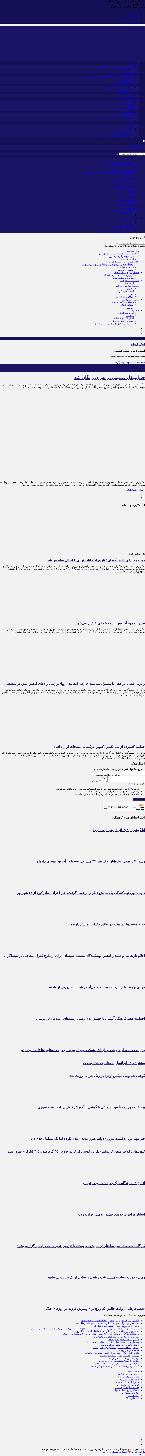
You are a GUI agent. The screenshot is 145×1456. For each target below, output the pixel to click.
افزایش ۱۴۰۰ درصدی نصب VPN (123, 1339)
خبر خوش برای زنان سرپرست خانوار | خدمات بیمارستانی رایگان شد (107, 1323)
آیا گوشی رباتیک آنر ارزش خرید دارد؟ (119, 830)
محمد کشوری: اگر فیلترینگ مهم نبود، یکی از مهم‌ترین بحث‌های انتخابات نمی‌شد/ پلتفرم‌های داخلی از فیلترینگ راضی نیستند (82, 1328)
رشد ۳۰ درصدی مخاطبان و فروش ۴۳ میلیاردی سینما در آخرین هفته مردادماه (91, 861)
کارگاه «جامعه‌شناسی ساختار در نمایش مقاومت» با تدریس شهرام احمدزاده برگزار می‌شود (81, 1246)
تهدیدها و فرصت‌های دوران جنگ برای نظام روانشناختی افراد (111, 1342)
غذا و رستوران (127, 79)
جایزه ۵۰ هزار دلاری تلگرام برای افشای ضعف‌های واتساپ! (112, 1353)
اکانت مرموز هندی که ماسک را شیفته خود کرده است (114, 1366)
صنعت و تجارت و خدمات (127, 98)
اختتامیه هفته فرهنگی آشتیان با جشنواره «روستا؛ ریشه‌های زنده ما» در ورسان (90, 1018)
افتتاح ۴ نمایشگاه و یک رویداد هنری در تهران (114, 1183)
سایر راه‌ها (134, 122)
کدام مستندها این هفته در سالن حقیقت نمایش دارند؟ (108, 924)
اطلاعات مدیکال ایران (129, 1393)
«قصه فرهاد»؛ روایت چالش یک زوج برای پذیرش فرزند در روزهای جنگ (95, 1308)
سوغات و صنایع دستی (123, 90)
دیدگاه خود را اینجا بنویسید (108, 775)
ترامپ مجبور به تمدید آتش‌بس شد (123, 1358)
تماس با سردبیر (132, 19)
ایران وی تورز (133, 63)
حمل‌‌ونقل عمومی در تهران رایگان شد (109, 377)
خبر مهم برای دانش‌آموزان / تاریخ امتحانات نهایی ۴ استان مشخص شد (96, 560)
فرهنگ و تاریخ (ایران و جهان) (126, 85)
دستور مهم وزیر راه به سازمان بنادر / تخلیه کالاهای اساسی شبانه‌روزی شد (105, 1331)
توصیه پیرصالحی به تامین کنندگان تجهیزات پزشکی (116, 1347)
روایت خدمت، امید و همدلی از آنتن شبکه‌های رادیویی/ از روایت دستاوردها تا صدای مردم (83, 1050)
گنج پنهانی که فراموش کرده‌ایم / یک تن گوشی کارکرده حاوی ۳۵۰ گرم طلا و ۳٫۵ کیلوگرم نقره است (76, 1151)
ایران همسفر (133, 1395)
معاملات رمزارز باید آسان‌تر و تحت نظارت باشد (117, 1363)
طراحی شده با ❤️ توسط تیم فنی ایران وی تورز (123, 1452)
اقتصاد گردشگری (125, 104)
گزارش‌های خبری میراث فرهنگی (118, 87)
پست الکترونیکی (99, 780)
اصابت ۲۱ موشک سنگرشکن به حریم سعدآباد (118, 1361)
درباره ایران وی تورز (129, 17)
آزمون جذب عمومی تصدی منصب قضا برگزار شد (116, 1326)
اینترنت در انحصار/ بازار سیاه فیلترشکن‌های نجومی (115, 1337)
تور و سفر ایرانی (126, 125)
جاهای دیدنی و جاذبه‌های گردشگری (123, 74)
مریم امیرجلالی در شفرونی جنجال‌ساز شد (119, 1355)
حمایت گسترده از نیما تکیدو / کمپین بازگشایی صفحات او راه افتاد (99, 746)
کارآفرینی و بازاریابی (124, 109)
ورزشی (130, 120)
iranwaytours (133, 14)
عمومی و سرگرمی (130, 112)
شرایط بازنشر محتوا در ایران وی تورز (116, 66)
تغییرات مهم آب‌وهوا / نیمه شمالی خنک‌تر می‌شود (110, 623)
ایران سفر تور (127, 71)
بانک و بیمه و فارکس (129, 93)
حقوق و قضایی (127, 117)
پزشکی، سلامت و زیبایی (122, 114)
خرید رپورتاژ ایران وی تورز (121, 69)
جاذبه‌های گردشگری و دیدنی (126, 1387)
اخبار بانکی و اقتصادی (123, 131)
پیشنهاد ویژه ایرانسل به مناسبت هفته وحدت (114, 1063)
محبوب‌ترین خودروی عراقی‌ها (125, 1350)
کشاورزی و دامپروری (123, 82)
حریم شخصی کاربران (129, 22)
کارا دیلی (129, 128)
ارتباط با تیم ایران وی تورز (127, 1376)
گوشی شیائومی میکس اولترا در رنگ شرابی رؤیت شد (107, 1076)
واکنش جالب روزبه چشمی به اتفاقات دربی (119, 1345)
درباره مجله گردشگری (128, 1374)
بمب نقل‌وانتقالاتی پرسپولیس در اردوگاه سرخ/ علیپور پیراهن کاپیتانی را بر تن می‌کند (100, 1334)
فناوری (130, 101)
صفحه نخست (138, 362)
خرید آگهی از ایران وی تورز (126, 1385)
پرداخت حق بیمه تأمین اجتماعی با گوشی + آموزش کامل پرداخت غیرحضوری (91, 1107)
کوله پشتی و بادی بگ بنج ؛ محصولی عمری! (114, 136)
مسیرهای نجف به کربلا (123, 133)
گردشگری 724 (132, 1398)
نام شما (103, 777)
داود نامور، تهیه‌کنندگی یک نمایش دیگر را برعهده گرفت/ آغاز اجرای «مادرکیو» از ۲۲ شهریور (81, 893)
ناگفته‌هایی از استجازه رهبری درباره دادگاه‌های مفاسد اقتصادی (110, 1320)
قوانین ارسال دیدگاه (136, 784)
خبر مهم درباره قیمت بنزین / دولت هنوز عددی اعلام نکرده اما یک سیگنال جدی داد (88, 1138)
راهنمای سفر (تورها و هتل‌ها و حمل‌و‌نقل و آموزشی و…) (108, 77)
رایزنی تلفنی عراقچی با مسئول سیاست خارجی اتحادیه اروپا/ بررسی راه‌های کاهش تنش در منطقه (76, 683)
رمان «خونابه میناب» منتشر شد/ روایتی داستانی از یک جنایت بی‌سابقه (96, 1277)
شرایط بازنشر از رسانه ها (127, 1382)
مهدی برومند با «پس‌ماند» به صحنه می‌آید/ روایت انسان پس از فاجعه (96, 987)
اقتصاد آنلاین (131, 490)
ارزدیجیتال (129, 96)
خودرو (131, 106)
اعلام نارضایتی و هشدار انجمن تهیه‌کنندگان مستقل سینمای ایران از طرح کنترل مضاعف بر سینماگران (74, 956)
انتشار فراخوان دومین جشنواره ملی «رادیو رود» (111, 1214)
